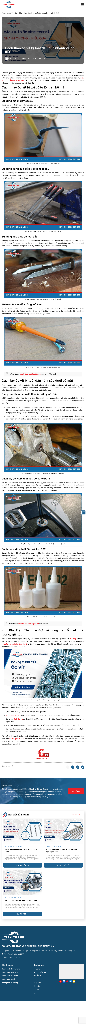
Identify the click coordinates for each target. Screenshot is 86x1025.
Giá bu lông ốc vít (13, 715)
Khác (35, 993)
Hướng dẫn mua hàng (10, 983)
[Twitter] (82, 768)
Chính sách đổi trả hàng (11, 969)
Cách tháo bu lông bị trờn (30, 374)
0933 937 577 (16, 958)
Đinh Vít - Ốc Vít (39, 972)
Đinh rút (36, 986)
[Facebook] (77, 768)
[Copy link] (67, 768)
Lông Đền (37, 983)
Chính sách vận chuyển (11, 976)
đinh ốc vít (18, 719)
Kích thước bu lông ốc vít (28, 624)
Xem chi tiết (21, 865)
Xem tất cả (75, 814)
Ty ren (35, 979)
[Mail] (72, 768)
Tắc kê (36, 989)
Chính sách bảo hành (10, 972)
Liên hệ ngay (76, 791)
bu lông (73, 639)
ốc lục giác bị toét (16, 739)
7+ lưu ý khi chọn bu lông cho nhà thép (21, 900)
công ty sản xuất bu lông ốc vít (14, 644)
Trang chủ (6, 13)
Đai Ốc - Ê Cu (38, 976)
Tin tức (14, 13)
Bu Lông (36, 969)
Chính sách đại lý (8, 979)
